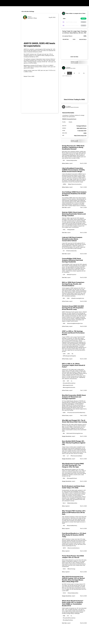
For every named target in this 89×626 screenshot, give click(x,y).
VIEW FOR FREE (74, 56)
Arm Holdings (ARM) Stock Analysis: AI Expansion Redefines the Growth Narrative (74, 193)
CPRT (64, 353)
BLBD (64, 412)
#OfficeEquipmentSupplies (69, 356)
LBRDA (64, 184)
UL (71, 381)
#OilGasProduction (71, 274)
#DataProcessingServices (77, 298)
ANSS (32, 76)
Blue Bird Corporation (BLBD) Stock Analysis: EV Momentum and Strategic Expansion (74, 396)
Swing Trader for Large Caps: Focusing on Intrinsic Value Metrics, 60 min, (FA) (74, 32)
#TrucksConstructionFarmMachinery (76, 412)
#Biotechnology (71, 568)
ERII (64, 160)
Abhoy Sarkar (65, 163)
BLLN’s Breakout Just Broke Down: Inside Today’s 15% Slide (73, 487)
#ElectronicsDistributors (73, 548)
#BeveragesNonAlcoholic (69, 387)
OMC (64, 323)
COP (64, 274)
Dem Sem (64, 207)
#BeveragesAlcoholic (68, 385)
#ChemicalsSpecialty (71, 250)
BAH (64, 298)
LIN (63, 250)
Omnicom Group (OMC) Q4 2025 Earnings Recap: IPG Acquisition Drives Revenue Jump (73, 307)
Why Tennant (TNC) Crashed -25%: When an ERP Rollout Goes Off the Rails (74, 512)
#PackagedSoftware (72, 478)
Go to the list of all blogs (28, 11)
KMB (64, 615)
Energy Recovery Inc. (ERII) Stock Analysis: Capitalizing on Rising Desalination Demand (73, 147)
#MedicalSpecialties (72, 503)
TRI (72, 353)
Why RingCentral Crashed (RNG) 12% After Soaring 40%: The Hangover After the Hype (73, 465)
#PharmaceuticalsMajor (76, 455)
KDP (68, 381)
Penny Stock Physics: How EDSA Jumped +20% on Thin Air (73, 556)
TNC (64, 525)
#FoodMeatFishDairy (68, 620)
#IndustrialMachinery (72, 525)
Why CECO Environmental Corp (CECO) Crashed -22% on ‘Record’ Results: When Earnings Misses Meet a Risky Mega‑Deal (73, 579)
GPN (68, 353)
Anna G (29, 16)
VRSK (68, 298)
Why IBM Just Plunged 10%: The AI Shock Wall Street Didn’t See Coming (74, 421)
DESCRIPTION (65, 39)
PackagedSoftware (71, 119)
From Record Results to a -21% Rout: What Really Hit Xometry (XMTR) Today (74, 535)
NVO (64, 455)
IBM (64, 433)
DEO (64, 381)
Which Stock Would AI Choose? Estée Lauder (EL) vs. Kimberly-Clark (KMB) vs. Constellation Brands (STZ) (72, 603)
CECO (64, 593)
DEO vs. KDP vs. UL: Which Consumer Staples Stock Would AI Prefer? (73, 365)
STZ (68, 615)
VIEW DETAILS (82, 39)
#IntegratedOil (70, 229)
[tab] (64, 73)
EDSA (64, 568)
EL (71, 615)
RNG (64, 478)
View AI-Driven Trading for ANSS (74, 99)
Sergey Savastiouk (66, 436)
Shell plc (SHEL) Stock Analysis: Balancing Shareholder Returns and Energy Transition (74, 213)
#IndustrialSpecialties (72, 160)
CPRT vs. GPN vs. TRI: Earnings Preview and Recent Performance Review (73, 332)
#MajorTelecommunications (75, 184)
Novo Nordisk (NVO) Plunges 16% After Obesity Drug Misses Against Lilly (73, 442)
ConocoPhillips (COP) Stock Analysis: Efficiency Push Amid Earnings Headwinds (72, 260)
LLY (68, 455)
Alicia (63, 506)
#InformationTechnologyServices (75, 433)
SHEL (64, 229)
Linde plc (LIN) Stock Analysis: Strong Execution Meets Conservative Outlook (72, 239)
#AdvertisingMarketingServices (75, 323)
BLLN (64, 503)
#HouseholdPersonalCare (69, 383)
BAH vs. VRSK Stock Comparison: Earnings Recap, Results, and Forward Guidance (73, 284)
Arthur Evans (65, 301)
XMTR (64, 548)
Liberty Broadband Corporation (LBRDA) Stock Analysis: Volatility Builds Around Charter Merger (73, 169)
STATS (74, 39)
